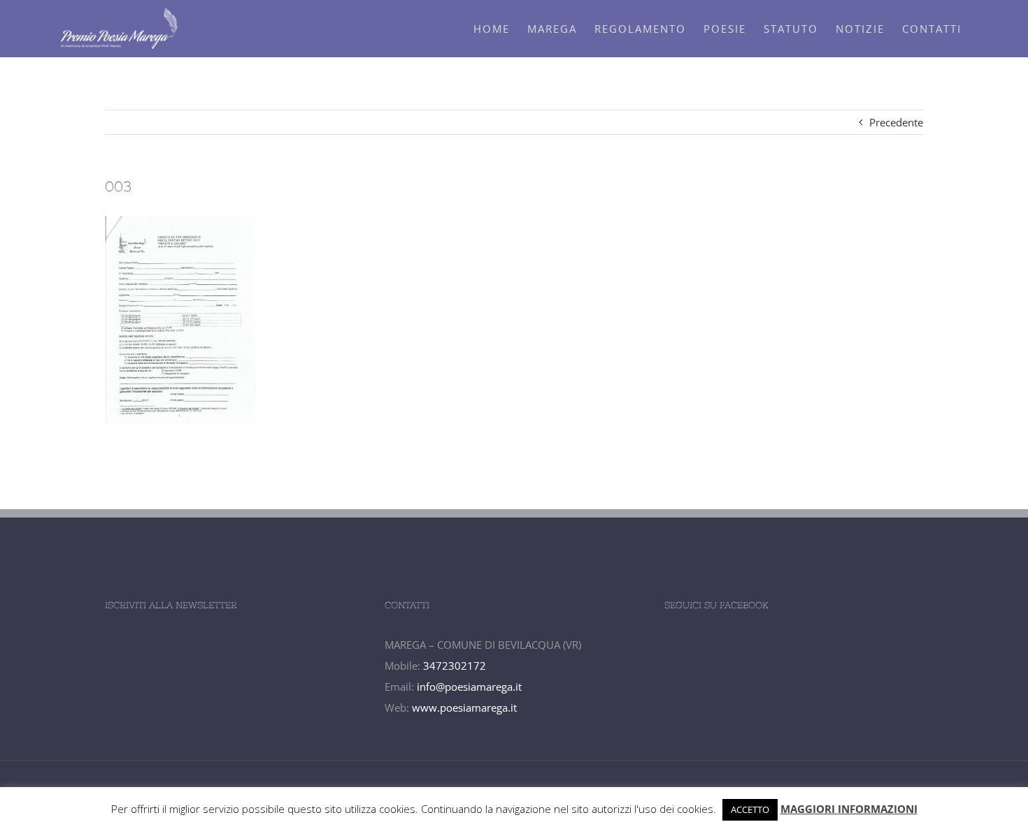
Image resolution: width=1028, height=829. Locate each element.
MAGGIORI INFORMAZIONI (849, 809)
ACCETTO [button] (750, 809)
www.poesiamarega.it (464, 707)
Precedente (896, 122)
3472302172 (454, 666)
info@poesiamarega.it (469, 687)
